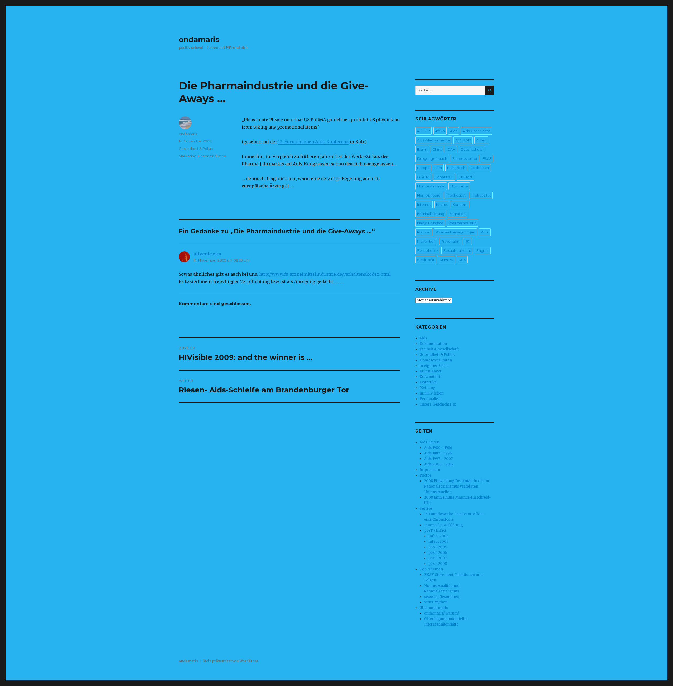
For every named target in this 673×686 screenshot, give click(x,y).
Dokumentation (433, 343)
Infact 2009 (438, 541)
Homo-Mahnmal (431, 186)
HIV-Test (465, 177)
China (437, 149)
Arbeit (481, 140)
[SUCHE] (489, 90)
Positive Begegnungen (455, 232)
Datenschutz (471, 149)
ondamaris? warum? (442, 613)
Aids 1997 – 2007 (438, 459)
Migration (458, 214)
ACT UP (423, 131)
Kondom (459, 204)
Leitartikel (429, 382)
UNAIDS (446, 260)
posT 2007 (437, 558)
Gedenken (480, 168)
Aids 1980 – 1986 (438, 448)
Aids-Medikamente (433, 140)
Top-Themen (431, 569)
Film (438, 168)
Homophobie (428, 195)
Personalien (430, 399)
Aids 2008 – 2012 (438, 464)
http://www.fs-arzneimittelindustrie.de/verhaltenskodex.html (325, 274)
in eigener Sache (434, 366)
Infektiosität (456, 195)
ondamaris (199, 39)
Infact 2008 (438, 536)
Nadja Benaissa (430, 223)
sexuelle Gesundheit (441, 597)
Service (426, 508)
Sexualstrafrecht (457, 250)
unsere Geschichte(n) (438, 404)
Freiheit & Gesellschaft (439, 349)
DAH (451, 149)
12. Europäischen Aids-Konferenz (313, 141)
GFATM (423, 177)
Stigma (482, 250)
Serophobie (427, 250)
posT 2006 (437, 552)
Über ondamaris (434, 608)
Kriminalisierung (430, 214)
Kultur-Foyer (431, 371)
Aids (453, 131)
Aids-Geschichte (476, 131)
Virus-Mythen (435, 602)
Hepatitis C (444, 177)
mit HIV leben (431, 393)
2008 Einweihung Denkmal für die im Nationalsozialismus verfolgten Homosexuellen (456, 486)
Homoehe (459, 186)
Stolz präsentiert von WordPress (230, 661)
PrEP (485, 232)
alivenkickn (207, 254)
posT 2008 (437, 563)
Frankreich (456, 168)
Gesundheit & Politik (196, 148)
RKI (467, 241)
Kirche (441, 204)
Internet (424, 204)
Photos (425, 475)
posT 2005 (437, 547)
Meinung (427, 388)
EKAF (487, 158)
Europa (423, 168)
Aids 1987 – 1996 (438, 453)
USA (462, 260)
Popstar (424, 232)
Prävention (426, 241)
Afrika (440, 131)
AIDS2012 (463, 140)
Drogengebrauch (432, 158)
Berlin (422, 149)
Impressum (430, 470)
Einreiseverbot (464, 158)
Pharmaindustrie (212, 156)
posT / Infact (435, 530)
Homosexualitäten (436, 360)
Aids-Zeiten (429, 442)
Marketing (187, 156)
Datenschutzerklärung (443, 525)
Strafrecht (425, 260)
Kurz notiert (430, 377)
